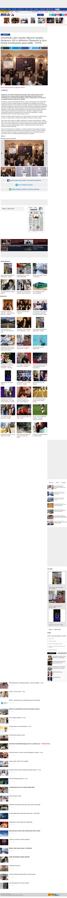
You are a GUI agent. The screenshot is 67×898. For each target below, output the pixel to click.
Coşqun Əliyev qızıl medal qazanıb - (20, 726)
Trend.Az (46, 11)
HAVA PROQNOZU (35, 11)
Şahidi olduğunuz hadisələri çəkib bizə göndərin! (25, 189)
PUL (29, 11)
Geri (1, 20)
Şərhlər (63, 482)
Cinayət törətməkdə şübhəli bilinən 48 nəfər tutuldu (22, 874)
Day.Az (41, 11)
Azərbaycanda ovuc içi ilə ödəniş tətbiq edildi (21, 787)
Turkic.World (63, 11)
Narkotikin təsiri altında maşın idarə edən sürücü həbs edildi (24, 804)
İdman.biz (58, 11)
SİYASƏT (14, 9)
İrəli (66, 20)
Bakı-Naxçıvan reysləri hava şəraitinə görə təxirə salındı (24, 830)
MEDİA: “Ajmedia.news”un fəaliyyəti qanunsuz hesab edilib (24, 700)
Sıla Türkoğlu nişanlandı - (17, 717)
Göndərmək (52, 653)
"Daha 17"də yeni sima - (17, 691)
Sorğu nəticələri (62, 653)
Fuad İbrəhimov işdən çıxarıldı (17, 735)
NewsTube (50, 9)
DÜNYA (31, 9)
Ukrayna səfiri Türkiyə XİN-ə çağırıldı (18, 761)
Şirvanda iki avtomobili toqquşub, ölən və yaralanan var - (29, 743)
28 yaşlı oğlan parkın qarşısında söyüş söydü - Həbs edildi (24, 813)
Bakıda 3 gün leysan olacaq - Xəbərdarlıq (20, 848)
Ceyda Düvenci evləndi (15, 796)
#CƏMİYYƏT (4, 90)
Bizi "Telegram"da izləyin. (25, 184)
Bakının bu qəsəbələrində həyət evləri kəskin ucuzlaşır (24, 709)
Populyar (51, 482)
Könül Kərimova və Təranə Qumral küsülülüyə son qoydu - (26, 752)
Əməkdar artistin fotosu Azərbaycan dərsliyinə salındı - (25, 770)
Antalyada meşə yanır (14, 865)
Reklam (6, 11)
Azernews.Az (51, 11)
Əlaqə (2, 11)
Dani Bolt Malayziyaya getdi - (18, 778)
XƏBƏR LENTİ (4, 9)
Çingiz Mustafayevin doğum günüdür (19, 857)
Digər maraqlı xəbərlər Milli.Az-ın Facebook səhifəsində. (25, 180)
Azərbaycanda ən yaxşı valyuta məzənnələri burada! (57, 24)
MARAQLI (36, 9)
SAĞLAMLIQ (42, 9)
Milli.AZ (5, 14)
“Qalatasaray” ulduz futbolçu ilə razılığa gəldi (20, 822)
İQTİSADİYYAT (21, 9)
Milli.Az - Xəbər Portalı (8, 208)
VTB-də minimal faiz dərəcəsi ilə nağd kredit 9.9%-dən (13, 87)
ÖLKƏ (9, 9)
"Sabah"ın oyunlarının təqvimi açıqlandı (19, 839)
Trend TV (17, 11)
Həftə (57, 482)
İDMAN (26, 9)
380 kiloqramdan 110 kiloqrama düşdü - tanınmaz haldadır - (26, 683)
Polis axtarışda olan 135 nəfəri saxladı (19, 883)
